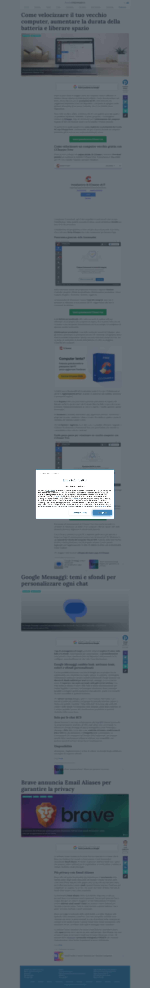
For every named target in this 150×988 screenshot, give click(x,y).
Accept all (102, 513)
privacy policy (101, 507)
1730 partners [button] (50, 491)
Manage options (80, 513)
